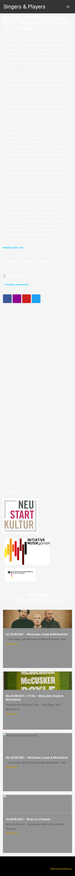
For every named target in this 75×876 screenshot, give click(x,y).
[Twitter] (36, 298)
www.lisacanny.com (13, 247)
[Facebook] (7, 298)
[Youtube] (26, 298)
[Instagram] (17, 298)
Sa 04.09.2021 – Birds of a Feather (28, 819)
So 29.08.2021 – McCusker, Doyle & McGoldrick (37, 634)
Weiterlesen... (12, 644)
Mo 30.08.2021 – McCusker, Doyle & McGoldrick (37, 757)
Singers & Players (24, 6)
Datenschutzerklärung (61, 869)
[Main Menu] (68, 6)
